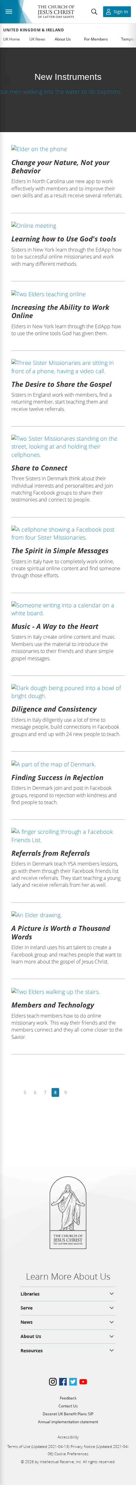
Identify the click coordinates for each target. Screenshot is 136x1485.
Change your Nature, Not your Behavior (60, 166)
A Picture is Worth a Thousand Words (60, 932)
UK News (37, 39)
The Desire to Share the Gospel (61, 384)
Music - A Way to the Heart (54, 626)
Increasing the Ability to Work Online (60, 311)
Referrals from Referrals (50, 853)
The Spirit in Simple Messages (59, 550)
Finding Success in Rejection (57, 777)
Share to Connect (39, 467)
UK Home (11, 39)
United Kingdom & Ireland (33, 30)
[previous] (15, 1092)
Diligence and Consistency (53, 709)
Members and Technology (52, 1004)
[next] (75, 1092)
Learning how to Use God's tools (63, 238)
